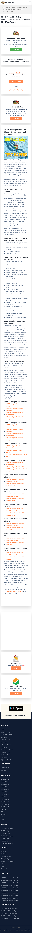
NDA (2, 817)
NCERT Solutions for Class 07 (9, 890)
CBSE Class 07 (5, 792)
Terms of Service (6, 856)
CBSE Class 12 (5, 779)
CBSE (13, 7)
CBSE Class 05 (5, 797)
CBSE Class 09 (5, 787)
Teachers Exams (5, 740)
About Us (3, 851)
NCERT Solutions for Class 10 (9, 883)
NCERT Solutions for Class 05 (9, 895)
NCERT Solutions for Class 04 (9, 898)
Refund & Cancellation (7, 861)
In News (3, 864)
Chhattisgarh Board (7, 750)
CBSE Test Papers (6, 831)
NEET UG (3, 814)
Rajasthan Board (6, 760)
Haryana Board (5, 752)
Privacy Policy (5, 859)
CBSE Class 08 (5, 789)
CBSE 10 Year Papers (7, 836)
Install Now (16, 49)
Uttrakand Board (6, 745)
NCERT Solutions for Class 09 (9, 885)
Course (8, 7)
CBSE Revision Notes (7, 843)
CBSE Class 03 (5, 802)
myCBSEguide (10, 2)
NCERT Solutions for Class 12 (9, 878)
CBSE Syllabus (5, 838)
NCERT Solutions (6, 841)
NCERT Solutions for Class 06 (9, 893)
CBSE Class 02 (5, 804)
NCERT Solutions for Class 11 (9, 880)
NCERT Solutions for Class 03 (9, 900)
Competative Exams (7, 735)
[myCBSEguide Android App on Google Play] (16, 708)
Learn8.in (3, 770)
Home (3, 7)
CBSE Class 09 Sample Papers (9, 916)
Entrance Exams (5, 732)
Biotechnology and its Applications (13, 9)
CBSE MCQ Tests (5, 833)
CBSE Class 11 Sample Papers (9, 911)
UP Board (4, 742)
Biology (25, 7)
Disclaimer (4, 854)
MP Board (4, 757)
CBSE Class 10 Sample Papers (9, 913)
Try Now (16, 668)
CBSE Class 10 (5, 784)
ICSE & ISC (4, 737)
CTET (2, 819)
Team (2, 866)
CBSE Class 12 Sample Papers (9, 908)
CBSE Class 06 (5, 794)
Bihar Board (4, 747)
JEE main (3, 812)
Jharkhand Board (6, 755)
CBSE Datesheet (14, 918)
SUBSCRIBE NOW (16, 81)
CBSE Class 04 (5, 799)
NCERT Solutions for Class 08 (9, 888)
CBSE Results (4, 918)
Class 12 (19, 7)
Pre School (4, 809)
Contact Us (4, 869)
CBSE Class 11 (5, 781)
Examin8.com (5, 767)
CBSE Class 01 (5, 807)
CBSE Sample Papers (7, 828)
